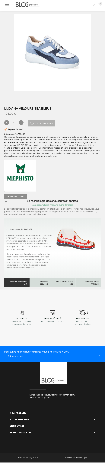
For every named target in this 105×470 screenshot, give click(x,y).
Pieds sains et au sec (64, 282)
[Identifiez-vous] (94, 4)
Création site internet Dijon (76, 458)
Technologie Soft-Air (18, 282)
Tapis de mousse (44, 282)
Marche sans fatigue (92, 282)
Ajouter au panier (43, 124)
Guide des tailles (15, 196)
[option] (52, 52)
